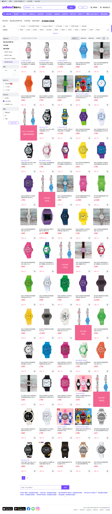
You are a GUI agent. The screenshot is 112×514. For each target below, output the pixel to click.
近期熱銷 (98, 38)
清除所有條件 (13, 123)
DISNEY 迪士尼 (8, 52)
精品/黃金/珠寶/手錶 (8, 42)
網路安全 (95, 510)
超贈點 (105, 14)
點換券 (16, 14)
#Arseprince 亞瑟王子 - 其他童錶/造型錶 (95, 492)
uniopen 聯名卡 (94, 14)
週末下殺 (73, 14)
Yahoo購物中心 (11, 7)
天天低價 (49, 14)
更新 (108, 507)
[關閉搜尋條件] (33, 7)
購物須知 (89, 510)
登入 (83, 7)
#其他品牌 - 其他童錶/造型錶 (67, 494)
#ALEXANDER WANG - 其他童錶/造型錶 (70, 492)
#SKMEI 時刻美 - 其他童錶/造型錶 (47, 494)
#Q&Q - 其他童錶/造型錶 (27, 494)
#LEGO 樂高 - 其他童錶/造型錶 (29, 492)
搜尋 (65, 487)
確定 (15, 75)
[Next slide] (36, 50)
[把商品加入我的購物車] (34, 71)
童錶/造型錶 (6, 48)
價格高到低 (91, 38)
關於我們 (82, 510)
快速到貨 (40, 14)
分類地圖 (107, 510)
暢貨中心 (32, 14)
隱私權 (101, 510)
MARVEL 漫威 (8, 55)
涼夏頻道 (57, 14)
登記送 (24, 14)
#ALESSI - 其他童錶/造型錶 (48, 492)
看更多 (80, 14)
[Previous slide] (21, 50)
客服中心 (76, 510)
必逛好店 (65, 14)
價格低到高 (83, 38)
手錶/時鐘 (5, 45)
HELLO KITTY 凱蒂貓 (9, 58)
